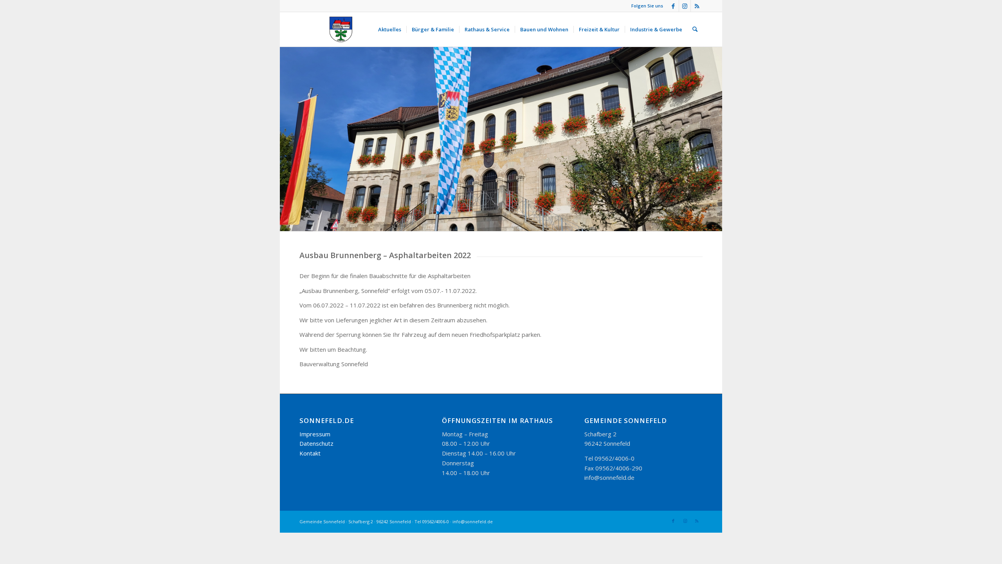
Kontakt (310, 453)
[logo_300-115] (344, 29)
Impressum (314, 434)
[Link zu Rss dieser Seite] (697, 6)
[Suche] (695, 29)
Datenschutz (316, 443)
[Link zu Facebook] (673, 6)
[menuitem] (389, 29)
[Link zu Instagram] (684, 6)
